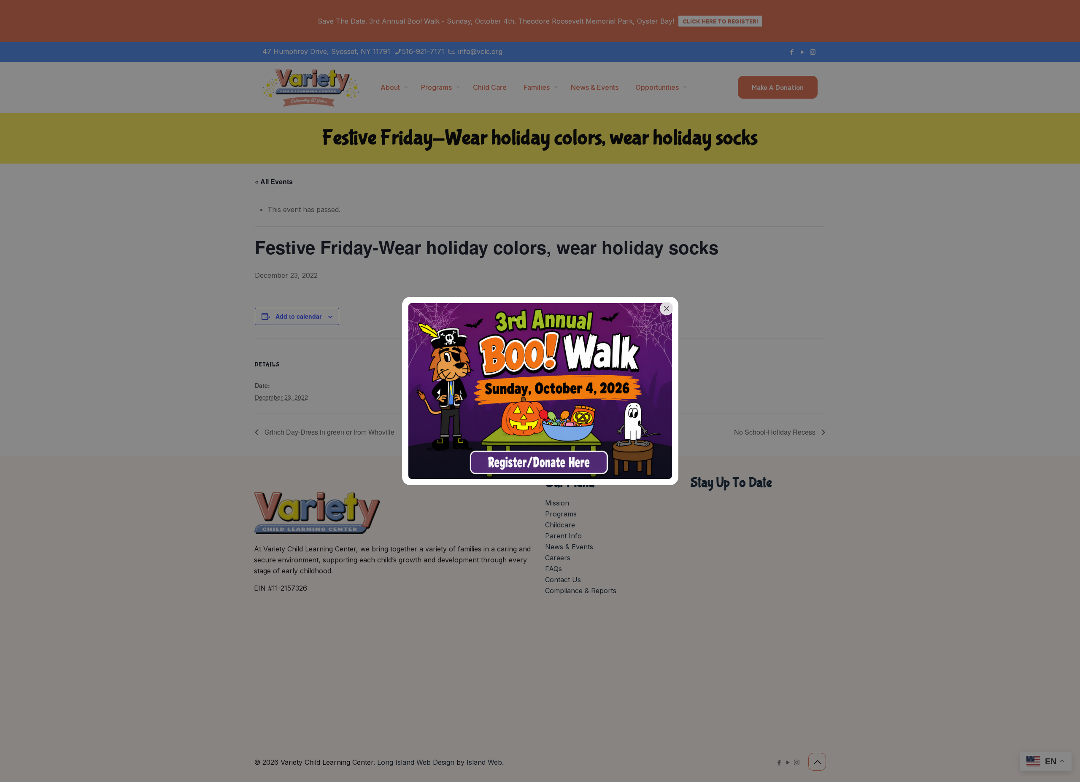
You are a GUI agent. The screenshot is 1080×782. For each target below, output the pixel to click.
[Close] (666, 308)
